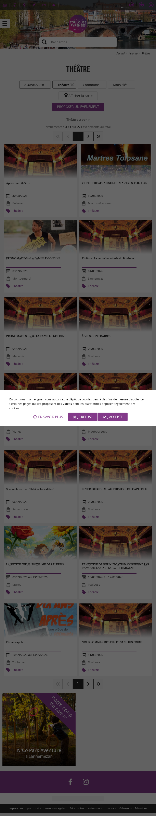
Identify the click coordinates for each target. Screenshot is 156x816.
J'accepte (115, 417)
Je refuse (85, 417)
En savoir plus (50, 417)
